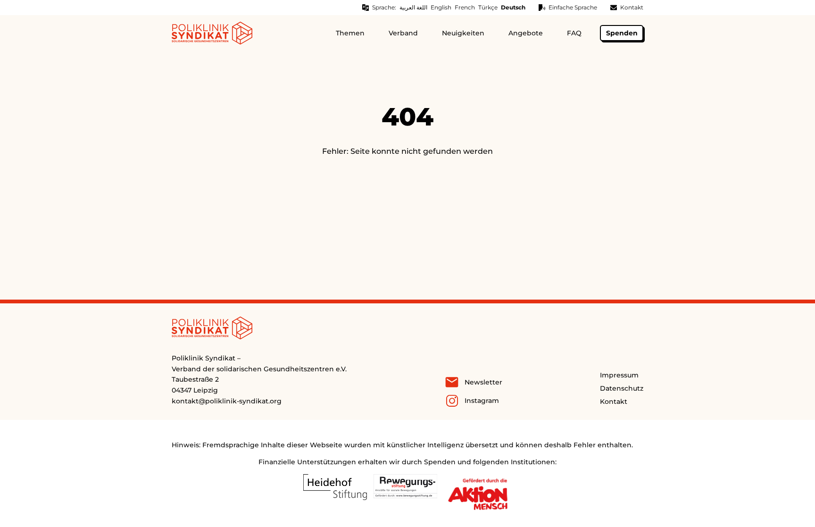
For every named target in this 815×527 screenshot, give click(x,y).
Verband (403, 33)
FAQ (574, 33)
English (441, 7)
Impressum (619, 375)
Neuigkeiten (463, 33)
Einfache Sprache (573, 7)
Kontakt (631, 7)
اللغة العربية (413, 7)
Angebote (525, 33)
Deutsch (513, 7)
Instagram (482, 400)
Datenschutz (621, 388)
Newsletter (483, 382)
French (465, 7)
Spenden (622, 33)
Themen (350, 33)
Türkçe (488, 7)
